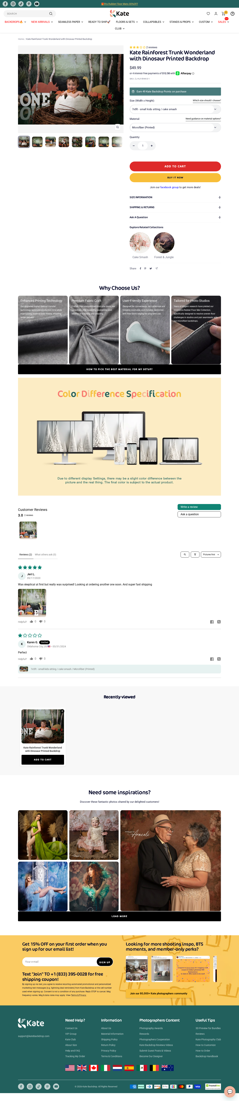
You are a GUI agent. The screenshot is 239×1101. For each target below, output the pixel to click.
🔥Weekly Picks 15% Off (119, 3)
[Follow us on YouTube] (36, 3)
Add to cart (43, 759)
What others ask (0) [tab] (45, 554)
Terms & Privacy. (78, 995)
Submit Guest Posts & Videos (155, 1050)
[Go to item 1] (28, 530)
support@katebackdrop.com (33, 1036)
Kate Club (70, 1039)
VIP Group (70, 1033)
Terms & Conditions (111, 1056)
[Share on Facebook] (140, 268)
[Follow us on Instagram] (13, 3)
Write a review (189, 507)
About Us (106, 1028)
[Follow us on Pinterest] (28, 3)
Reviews (200, 1033)
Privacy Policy (108, 1050)
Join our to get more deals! (175, 187)
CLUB (118, 28)
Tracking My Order (75, 1056)
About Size (71, 1045)
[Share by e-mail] (156, 268)
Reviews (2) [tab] (25, 554)
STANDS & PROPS (180, 22)
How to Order (203, 1050)
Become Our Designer (151, 1056)
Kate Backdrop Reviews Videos (156, 1045)
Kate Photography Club (208, 1039)
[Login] (215, 13)
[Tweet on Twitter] (150, 268)
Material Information (112, 1033)
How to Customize (206, 1045)
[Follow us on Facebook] (5, 3)
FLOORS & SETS (125, 22)
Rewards (144, 1033)
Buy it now (175, 177)
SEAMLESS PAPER (69, 22)
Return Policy (108, 1045)
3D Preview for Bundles (208, 1028)
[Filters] (195, 555)
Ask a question (190, 514)
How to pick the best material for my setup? (119, 369)
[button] (138, 47)
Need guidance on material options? (203, 118)
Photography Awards (151, 1028)
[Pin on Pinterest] (145, 268)
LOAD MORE (119, 916)
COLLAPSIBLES (152, 22)
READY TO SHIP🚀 (99, 22)
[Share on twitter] (219, 622)
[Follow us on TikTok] (21, 3)
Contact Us (71, 1028)
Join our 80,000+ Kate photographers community (158, 993)
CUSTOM (204, 22)
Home (21, 39)
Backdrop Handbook (207, 1056)
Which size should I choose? (207, 100)
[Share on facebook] (212, 622)
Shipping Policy (109, 1039)
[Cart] (223, 13)
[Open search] (185, 555)
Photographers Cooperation (154, 1039)
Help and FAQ (72, 1050)
